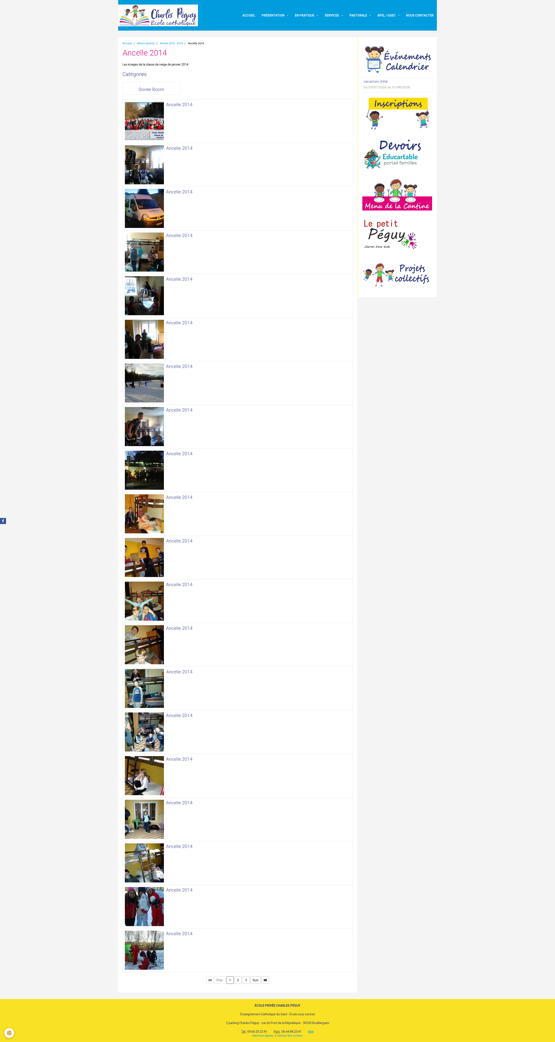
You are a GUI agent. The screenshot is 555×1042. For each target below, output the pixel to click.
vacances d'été (376, 81)
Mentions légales (263, 1035)
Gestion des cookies (290, 1035)
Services (332, 15)
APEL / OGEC (386, 15)
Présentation (273, 15)
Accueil (248, 15)
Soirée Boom (151, 89)
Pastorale (358, 15)
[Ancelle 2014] (144, 121)
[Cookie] (9, 1033)
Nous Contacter (420, 15)
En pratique (305, 15)
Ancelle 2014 (179, 104)
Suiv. (256, 980)
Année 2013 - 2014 (171, 43)
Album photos (146, 43)
